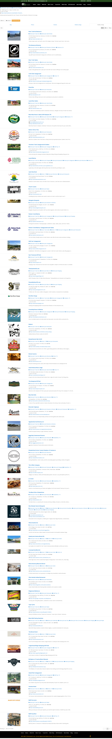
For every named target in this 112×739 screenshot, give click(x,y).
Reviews (55, 24)
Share (2, 20)
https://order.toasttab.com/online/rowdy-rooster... (40, 346)
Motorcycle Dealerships (52, 620)
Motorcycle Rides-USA (46, 270)
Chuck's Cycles (32, 186)
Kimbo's (31, 324)
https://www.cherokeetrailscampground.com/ (39, 152)
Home (34, 4)
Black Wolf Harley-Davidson (36, 618)
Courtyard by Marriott (34, 550)
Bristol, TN (56, 76)
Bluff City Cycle (33, 700)
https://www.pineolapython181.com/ (37, 289)
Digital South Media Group (46, 736)
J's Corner (31, 478)
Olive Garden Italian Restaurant (37, 577)
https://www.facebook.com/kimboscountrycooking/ (41, 331)
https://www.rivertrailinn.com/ (36, 39)
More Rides (79, 4)
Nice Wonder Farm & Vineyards (37, 506)
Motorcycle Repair (45, 189)
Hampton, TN (69, 116)
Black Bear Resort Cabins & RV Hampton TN (40, 114)
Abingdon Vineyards (34, 200)
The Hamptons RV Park (35, 381)
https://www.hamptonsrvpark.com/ (37, 388)
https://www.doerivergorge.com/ (37, 303)
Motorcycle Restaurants (46, 89)
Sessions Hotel (32, 686)
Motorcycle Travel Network (64, 736)
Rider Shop (64, 4)
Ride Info (44, 4)
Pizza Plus (31, 87)
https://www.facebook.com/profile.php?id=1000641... (41, 612)
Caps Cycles (32, 604)
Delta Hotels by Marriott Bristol (37, 563)
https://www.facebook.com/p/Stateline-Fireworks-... (12, 13)
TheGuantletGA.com (34, 268)
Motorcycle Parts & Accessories (77, 620)
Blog (84, 4)
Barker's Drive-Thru (34, 129)
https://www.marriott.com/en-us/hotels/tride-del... (40, 571)
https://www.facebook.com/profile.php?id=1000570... (41, 721)
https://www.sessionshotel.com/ (37, 694)
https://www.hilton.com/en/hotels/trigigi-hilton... (40, 530)
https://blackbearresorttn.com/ (36, 123)
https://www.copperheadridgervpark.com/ (38, 653)
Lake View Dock (33, 172)
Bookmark (9, 20)
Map (11, 24)
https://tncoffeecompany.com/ (36, 472)
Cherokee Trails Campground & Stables (39, 144)
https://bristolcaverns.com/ (35, 361)
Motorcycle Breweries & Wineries (48, 47)
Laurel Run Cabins (33, 101)
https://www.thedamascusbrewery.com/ (38, 52)
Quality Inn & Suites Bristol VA (36, 536)
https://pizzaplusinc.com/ (35, 94)
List (103, 28)
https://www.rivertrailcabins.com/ (37, 67)
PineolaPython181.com (35, 282)
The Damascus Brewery (35, 45)
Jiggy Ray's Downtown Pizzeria (37, 435)
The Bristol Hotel (33, 632)
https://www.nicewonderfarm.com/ (37, 516)
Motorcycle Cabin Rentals (46, 33)
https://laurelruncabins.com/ (36, 108)
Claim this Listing (16, 20)
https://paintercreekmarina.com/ (37, 221)
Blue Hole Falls (32, 395)
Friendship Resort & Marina (36, 309)
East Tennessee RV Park (35, 255)
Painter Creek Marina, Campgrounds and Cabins (41, 227)
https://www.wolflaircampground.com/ (38, 248)
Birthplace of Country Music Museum (38, 659)
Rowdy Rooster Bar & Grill (35, 339)
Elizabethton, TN (72, 409)
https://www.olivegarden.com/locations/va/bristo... (40, 584)
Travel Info (57, 4)
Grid (107, 28)
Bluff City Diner (32, 714)
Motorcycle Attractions (81, 160)
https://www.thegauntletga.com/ (37, 276)
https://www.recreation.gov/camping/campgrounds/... (41, 81)
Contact (89, 4)
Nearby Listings (100, 24)
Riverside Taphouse (34, 407)
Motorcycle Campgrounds (46, 76)
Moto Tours (50, 4)
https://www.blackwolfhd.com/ (36, 625)
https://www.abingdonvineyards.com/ (38, 207)
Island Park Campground (35, 673)
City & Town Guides (45, 229)
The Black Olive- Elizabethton (36, 492)
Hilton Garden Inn (33, 522)
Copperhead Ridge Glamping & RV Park (39, 645)
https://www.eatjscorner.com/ (36, 486)
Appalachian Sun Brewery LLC (36, 421)
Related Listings (78, 24)
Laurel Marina (32, 158)
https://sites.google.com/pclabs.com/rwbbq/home (40, 598)
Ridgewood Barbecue (34, 591)
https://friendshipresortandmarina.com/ (38, 317)
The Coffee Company (34, 465)
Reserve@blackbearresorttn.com (37, 122)
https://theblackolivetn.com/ (36, 499)
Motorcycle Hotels (39, 509)
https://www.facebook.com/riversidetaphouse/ (40, 414)
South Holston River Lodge (36, 367)
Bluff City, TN (57, 146)
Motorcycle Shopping (17, 7)
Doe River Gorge (33, 296)
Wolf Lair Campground (35, 241)
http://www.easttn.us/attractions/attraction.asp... (40, 400)
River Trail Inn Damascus (35, 31)
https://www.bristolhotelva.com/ (36, 639)
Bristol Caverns (33, 354)
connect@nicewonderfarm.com (36, 515)
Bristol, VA (43, 525)
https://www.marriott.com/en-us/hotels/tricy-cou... (40, 557)
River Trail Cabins (33, 60)
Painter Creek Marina (34, 214)
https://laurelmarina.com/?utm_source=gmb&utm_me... (41, 165)
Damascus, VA (60, 47)
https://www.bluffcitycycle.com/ (36, 707)
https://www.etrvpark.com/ (35, 262)
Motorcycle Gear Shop (64, 620)
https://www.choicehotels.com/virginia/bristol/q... (40, 543)
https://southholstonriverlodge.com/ (37, 375)
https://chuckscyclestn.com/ (36, 194)
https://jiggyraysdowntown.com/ (37, 443)
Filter (2, 28)
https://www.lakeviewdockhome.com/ (38, 179)
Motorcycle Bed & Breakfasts (65, 508)
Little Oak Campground (35, 73)
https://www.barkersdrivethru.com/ (37, 137)
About (38, 4)
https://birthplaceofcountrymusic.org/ (38, 666)
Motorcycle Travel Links (6, 7)
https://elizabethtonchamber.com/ (37, 457)
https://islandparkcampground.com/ (37, 680)
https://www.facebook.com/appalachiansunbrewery (41, 429)
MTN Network (71, 4)
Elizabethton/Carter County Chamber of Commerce (42, 450)
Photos (32, 24)
